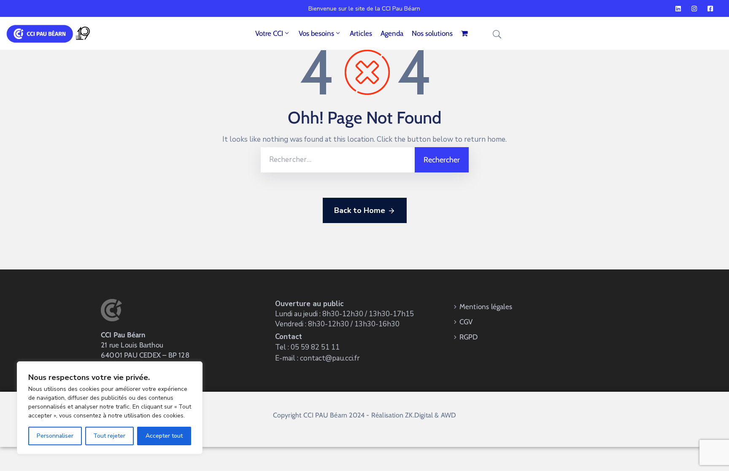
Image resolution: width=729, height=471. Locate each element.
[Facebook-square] (710, 8)
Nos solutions (432, 33)
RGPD (468, 337)
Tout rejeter (109, 436)
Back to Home (359, 210)
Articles (361, 33)
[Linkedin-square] (678, 8)
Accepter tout (164, 436)
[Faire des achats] (465, 33)
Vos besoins (316, 33)
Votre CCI (269, 33)
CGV (466, 322)
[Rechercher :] (338, 159)
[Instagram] (694, 8)
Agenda (392, 33)
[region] (109, 407)
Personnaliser (55, 436)
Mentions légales (485, 306)
